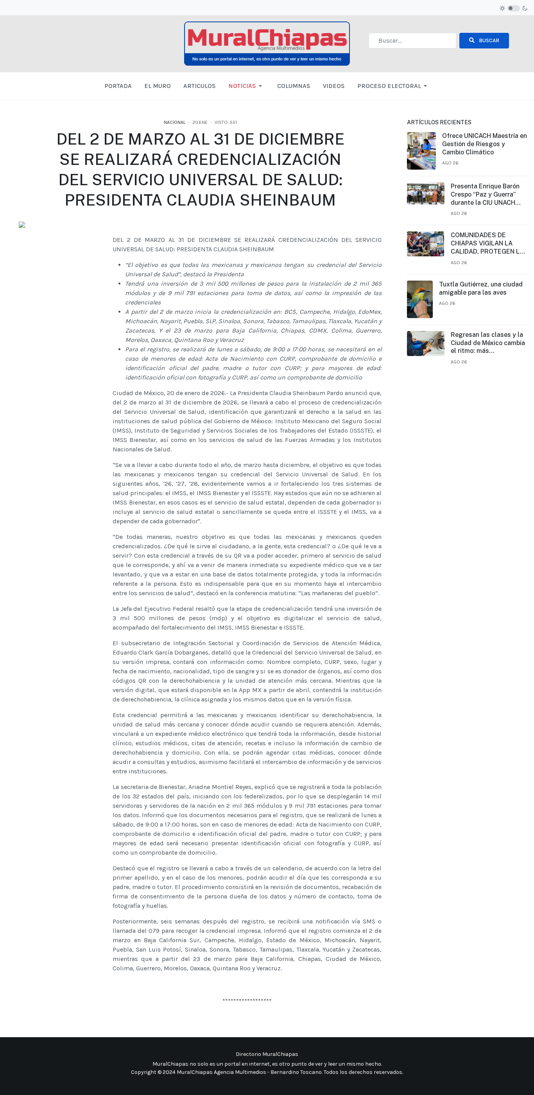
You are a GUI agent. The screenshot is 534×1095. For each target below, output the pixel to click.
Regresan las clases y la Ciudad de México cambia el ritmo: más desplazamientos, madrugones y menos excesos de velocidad (488, 343)
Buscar (488, 40)
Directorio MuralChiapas (267, 1054)
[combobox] (412, 40)
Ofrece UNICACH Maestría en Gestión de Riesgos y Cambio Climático (484, 144)
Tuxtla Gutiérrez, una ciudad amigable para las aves (481, 288)
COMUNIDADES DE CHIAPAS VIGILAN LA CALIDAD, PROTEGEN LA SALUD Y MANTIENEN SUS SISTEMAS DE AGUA (488, 243)
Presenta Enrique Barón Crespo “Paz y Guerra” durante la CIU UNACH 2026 (485, 194)
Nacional (174, 122)
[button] (246, 86)
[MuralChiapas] (266, 43)
